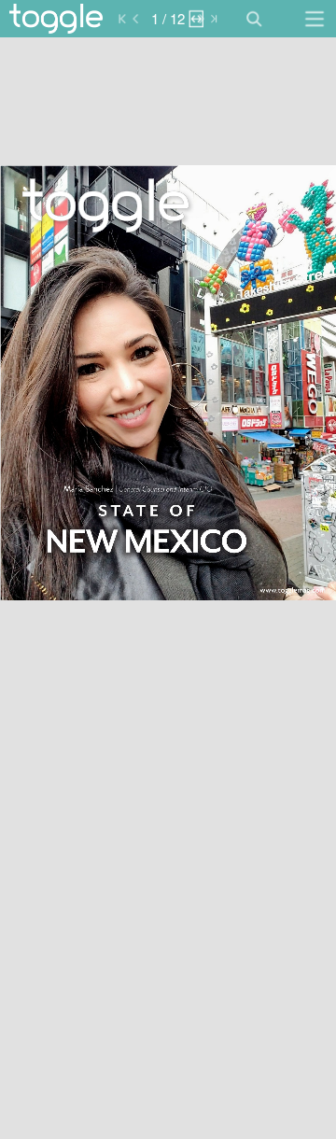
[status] (168, 19)
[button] (91, 19)
